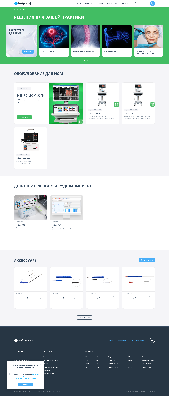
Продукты (77, 3)
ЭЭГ (86, 357)
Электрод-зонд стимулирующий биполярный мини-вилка (101, 298)
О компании (112, 3)
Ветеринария (146, 363)
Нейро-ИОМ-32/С (95, 113)
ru (142, 3)
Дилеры (100, 3)
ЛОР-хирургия (110, 51)
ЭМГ (86, 360)
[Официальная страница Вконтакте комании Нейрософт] (152, 340)
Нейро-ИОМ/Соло (23, 158)
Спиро (130, 360)
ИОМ (87, 363)
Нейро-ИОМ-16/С (131, 113)
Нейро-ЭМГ (56, 225)
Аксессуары (146, 357)
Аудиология (112, 357)
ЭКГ (129, 357)
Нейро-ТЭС (20, 225)
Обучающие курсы (148, 360)
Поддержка (89, 3)
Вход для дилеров (137, 340)
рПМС (98, 360)
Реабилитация (113, 367)
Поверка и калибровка (50, 367)
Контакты (124, 3)
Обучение (46, 370)
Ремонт (46, 363)
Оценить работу (48, 374)
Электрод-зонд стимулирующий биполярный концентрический (137, 298)
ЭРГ (97, 363)
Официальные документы (22, 360)
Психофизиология (114, 363)
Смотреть (24, 117)
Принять (25, 384)
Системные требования (51, 360)
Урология (131, 367)
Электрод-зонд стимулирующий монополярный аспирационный (29, 298)
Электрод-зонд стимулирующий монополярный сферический (65, 298)
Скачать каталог (147, 260)
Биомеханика (112, 360)
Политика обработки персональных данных (140, 391)
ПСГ (86, 367)
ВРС (129, 363)
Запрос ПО (47, 357)
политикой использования (25, 378)
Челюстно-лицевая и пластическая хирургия (146, 52)
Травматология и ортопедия (84, 51)
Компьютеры (146, 367)
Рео (97, 367)
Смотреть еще (84, 317)
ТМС (97, 357)
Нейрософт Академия (117, 340)
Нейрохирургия (47, 51)
